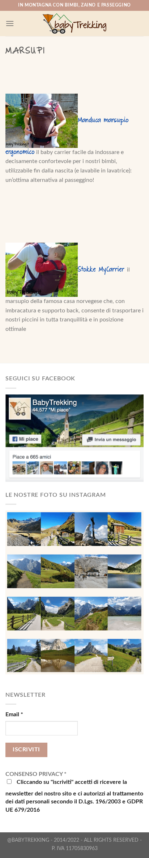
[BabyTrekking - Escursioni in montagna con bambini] (74, 23)
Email (14, 714)
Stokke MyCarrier (101, 270)
